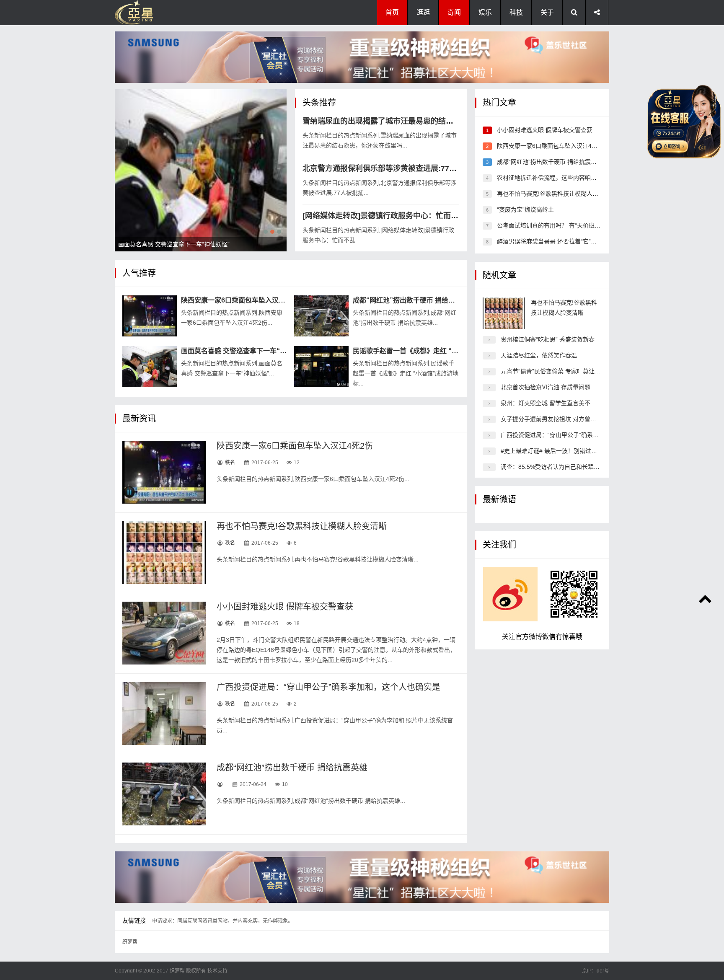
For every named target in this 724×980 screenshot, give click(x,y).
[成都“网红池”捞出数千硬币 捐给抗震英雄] (321, 315)
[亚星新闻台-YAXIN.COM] (157, 12)
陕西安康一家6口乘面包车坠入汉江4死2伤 (243, 300)
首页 (392, 12)
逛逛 (423, 12)
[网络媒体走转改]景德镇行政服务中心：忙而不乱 (384, 216)
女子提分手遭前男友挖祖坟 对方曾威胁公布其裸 (563, 419)
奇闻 (454, 12)
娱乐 (485, 12)
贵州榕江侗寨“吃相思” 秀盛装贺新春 (548, 339)
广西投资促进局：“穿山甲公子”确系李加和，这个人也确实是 (328, 687)
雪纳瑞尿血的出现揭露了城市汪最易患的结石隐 (382, 121)
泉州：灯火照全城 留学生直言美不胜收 (551, 403)
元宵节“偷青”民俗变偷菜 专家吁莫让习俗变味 (559, 371)
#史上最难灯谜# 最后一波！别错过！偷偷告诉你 (563, 450)
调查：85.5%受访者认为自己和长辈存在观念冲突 (565, 466)
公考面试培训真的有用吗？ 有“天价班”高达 (552, 225)
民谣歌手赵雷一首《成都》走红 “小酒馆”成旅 (421, 350)
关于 (547, 12)
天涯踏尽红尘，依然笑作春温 (539, 355)
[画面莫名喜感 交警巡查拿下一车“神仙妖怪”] (149, 366)
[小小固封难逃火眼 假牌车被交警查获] (164, 633)
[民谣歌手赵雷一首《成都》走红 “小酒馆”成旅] (321, 366)
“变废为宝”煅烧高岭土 (525, 209)
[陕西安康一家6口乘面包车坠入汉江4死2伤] (149, 315)
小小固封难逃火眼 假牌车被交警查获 (285, 606)
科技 (516, 12)
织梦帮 (129, 942)
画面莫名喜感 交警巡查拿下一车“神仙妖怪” (245, 350)
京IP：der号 (595, 971)
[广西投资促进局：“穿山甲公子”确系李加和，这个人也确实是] (164, 713)
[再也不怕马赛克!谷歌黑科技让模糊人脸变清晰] (164, 552)
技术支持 (217, 971)
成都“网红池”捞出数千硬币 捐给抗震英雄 (414, 300)
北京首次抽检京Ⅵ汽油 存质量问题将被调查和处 (563, 387)
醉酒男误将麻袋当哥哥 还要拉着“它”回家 (549, 241)
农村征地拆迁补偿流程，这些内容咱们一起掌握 (558, 177)
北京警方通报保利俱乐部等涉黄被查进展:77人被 (383, 168)
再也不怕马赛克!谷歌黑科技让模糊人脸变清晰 (302, 526)
